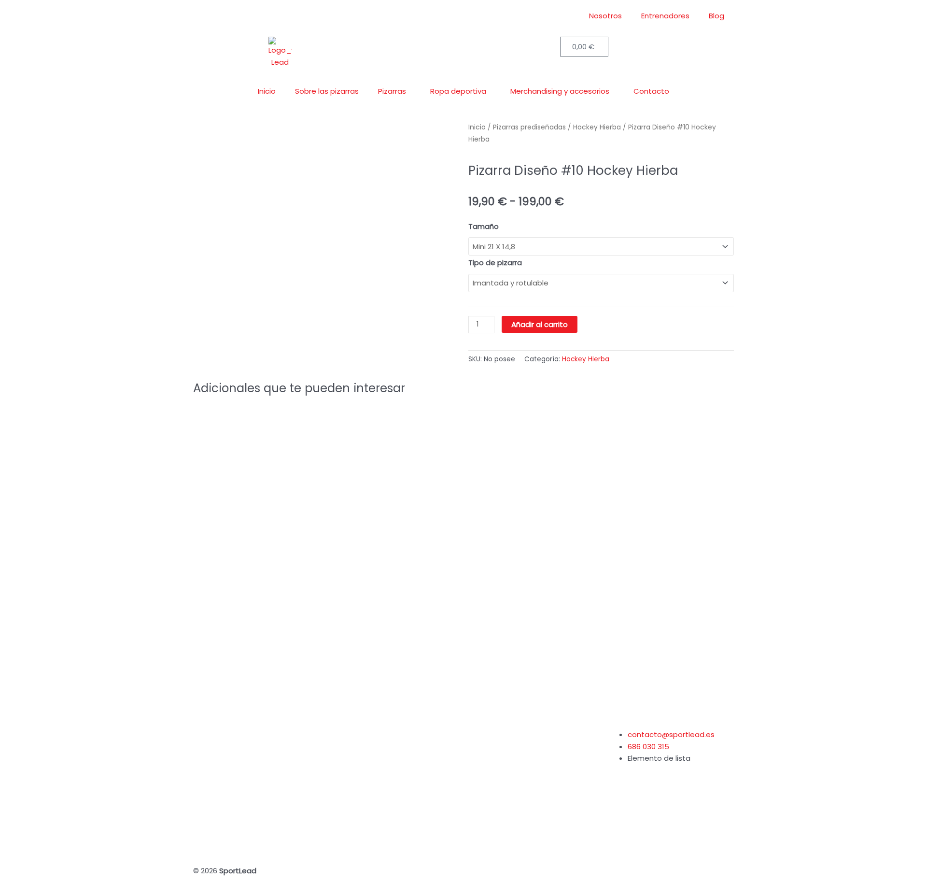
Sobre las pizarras (327, 91)
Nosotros (605, 16)
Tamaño (483, 226)
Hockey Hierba (585, 359)
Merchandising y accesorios (559, 91)
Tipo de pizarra (495, 262)
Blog (716, 16)
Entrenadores (665, 16)
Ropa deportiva (458, 91)
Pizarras (392, 91)
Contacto (651, 91)
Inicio (267, 91)
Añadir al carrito (539, 324)
